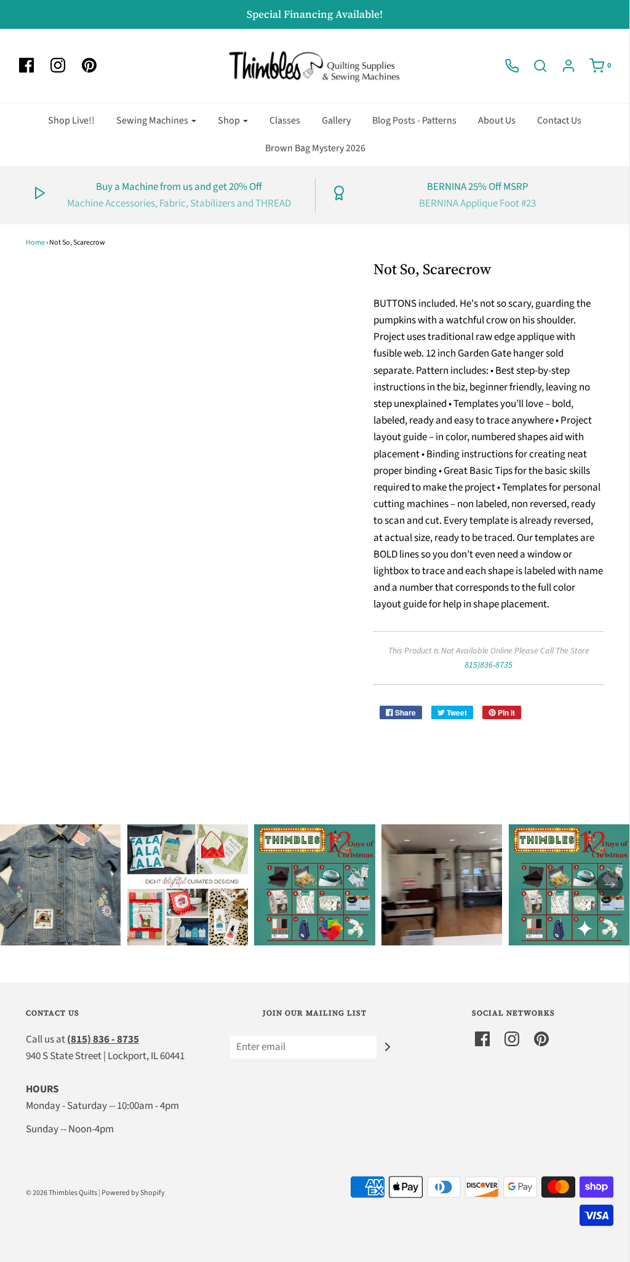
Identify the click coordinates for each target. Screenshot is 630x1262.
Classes (284, 120)
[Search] (534, 65)
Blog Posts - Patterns (414, 120)
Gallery (336, 120)
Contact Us (559, 120)
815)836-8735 (488, 665)
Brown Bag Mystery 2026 (315, 148)
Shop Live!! (71, 120)
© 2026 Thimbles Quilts (61, 1193)
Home (35, 242)
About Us (497, 120)
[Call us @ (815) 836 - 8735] (505, 65)
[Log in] (562, 65)
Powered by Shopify (133, 1193)
